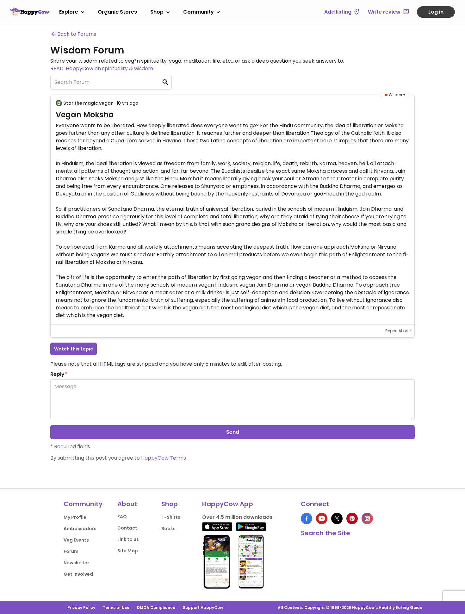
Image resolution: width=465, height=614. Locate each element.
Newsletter (76, 563)
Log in (435, 12)
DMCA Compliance (156, 607)
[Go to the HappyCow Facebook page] (306, 518)
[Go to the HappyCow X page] (337, 518)
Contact (127, 528)
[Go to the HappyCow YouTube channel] (321, 518)
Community (198, 12)
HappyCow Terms (163, 458)
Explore (68, 12)
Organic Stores (117, 12)
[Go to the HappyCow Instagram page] (367, 518)
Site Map (127, 551)
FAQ (122, 516)
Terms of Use (116, 607)
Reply (58, 374)
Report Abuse (398, 330)
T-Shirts (170, 517)
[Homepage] (29, 11)
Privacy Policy (81, 607)
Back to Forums (76, 34)
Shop (157, 12)
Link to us (128, 539)
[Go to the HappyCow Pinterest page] (352, 518)
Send (232, 432)
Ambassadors (80, 528)
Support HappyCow (203, 607)
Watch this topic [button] (73, 349)
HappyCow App (227, 503)
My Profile (75, 517)
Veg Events (76, 540)
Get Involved (78, 574)
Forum (71, 551)
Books (168, 528)
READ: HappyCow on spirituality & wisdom (101, 68)
